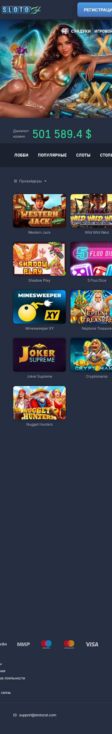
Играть (39, 224)
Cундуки (81, 31)
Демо (22, 194)
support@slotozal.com (37, 715)
